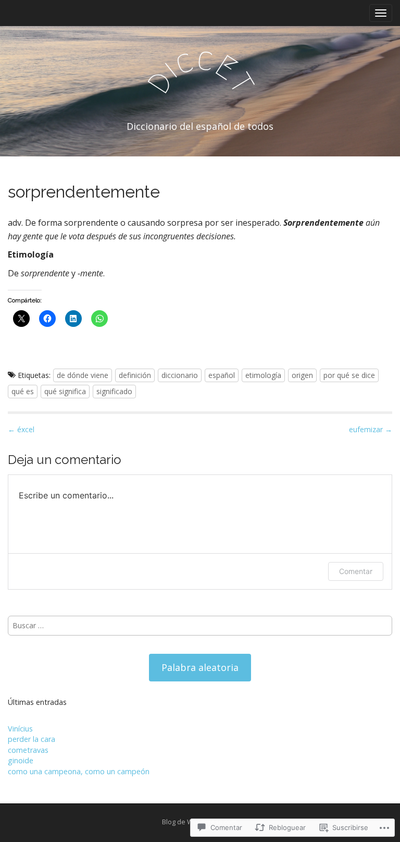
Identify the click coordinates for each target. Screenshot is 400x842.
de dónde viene (82, 375)
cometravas (28, 750)
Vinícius (20, 729)
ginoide (20, 760)
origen (302, 375)
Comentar (355, 571)
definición (135, 375)
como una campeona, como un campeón (78, 771)
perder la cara (31, 739)
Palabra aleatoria (200, 667)
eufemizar (370, 429)
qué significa (65, 391)
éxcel (21, 429)
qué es (22, 391)
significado (114, 391)
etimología (263, 375)
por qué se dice (349, 375)
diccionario (179, 375)
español (221, 375)
